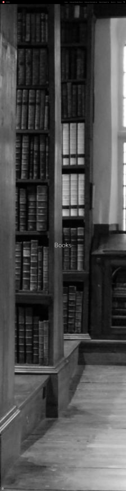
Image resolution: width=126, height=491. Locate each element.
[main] (63, 247)
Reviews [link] (119, 2)
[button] (124, 2)
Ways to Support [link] (103, 2)
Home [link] (66, 2)
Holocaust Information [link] (90, 2)
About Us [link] (113, 2)
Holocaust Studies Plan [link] (75, 2)
